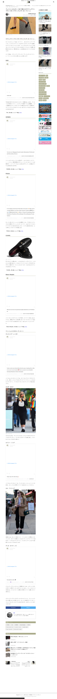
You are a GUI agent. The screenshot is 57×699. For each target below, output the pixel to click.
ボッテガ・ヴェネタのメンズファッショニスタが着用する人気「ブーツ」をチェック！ (45, 33)
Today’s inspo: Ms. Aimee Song (12, 476)
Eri (9, 14)
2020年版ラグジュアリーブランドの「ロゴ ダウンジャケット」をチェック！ (22, 654)
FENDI (44, 79)
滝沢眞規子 (41, 96)
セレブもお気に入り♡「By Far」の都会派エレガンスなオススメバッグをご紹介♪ (45, 56)
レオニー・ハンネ (42, 75)
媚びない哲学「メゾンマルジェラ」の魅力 (19, 642)
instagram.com (10, 34)
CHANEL (46, 77)
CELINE (44, 100)
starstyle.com (10, 433)
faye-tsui (40, 98)
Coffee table (9, 95)
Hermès (9, 156)
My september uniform (11, 579)
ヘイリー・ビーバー (42, 81)
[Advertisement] (28, 682)
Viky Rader (8, 373)
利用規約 (30, 694)
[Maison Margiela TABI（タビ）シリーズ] (8, 639)
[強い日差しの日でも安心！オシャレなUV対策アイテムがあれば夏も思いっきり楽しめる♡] (45, 18)
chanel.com (9, 259)
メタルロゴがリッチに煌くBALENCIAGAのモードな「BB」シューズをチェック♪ (45, 68)
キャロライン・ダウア (42, 83)
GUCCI (40, 79)
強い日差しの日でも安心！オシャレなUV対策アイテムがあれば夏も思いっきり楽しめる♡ (45, 21)
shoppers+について (19, 694)
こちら (20, 112)
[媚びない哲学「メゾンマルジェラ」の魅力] (8, 645)
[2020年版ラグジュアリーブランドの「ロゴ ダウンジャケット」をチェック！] (8, 656)
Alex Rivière (9, 97)
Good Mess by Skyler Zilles (11, 478)
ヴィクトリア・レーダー (17, 629)
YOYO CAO (9, 313)
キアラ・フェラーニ (42, 85)
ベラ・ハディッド (46, 96)
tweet (28, 607)
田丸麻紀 (40, 100)
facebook (13, 607)
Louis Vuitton (41, 77)
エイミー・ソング (18, 627)
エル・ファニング (9, 629)
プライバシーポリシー (37, 694)
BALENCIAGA (46, 98)
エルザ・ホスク (25, 627)
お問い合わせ (26, 694)
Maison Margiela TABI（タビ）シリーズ (19, 636)
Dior (46, 75)
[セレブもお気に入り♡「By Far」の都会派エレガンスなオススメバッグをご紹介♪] (45, 53)
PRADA (48, 85)
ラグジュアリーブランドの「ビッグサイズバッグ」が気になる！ (45, 45)
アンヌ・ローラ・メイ (10, 627)
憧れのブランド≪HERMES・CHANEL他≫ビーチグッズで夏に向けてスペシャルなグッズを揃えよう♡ (23, 648)
